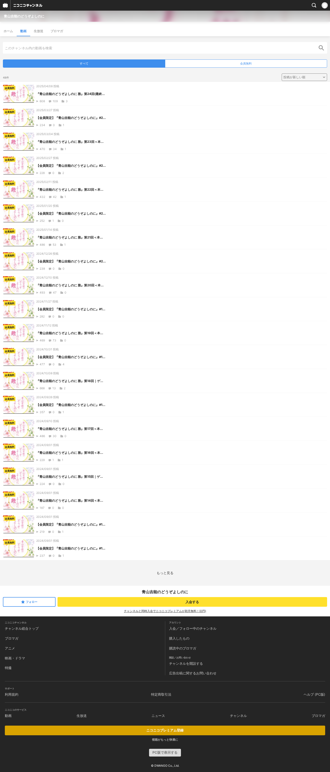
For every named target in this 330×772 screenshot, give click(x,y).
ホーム (8, 31)
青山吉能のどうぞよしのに (24, 16)
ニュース (158, 716)
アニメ (10, 648)
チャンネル (238, 716)
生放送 (38, 31)
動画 (23, 31)
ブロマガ (56, 31)
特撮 (8, 668)
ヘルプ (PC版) (314, 694)
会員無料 (246, 63)
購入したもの (179, 638)
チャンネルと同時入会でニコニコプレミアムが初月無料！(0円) (165, 611)
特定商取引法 (161, 694)
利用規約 (11, 694)
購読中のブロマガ (182, 648)
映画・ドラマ (15, 658)
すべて (84, 63)
